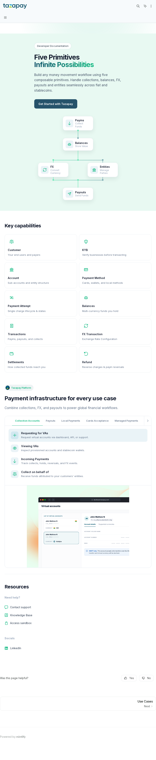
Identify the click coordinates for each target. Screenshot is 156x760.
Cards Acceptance (97, 420)
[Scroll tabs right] (147, 421)
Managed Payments (126, 420)
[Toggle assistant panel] (145, 6)
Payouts (50, 420)
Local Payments (70, 420)
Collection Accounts (27, 420)
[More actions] (151, 6)
